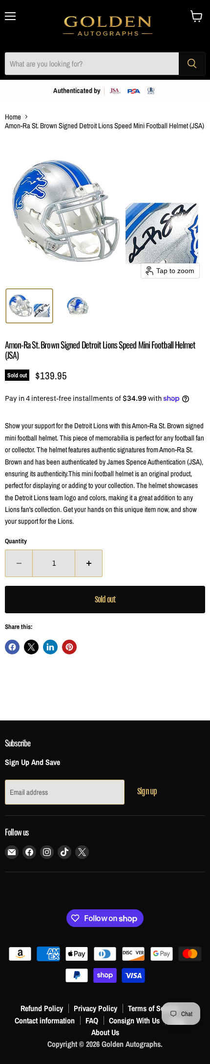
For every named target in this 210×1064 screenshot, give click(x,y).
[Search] (192, 63)
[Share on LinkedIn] (50, 647)
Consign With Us (134, 1020)
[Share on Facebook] (12, 647)
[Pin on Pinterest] (69, 647)
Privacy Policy (95, 1008)
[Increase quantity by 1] (89, 563)
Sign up (147, 791)
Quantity (16, 541)
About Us (105, 1032)
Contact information (45, 1020)
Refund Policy (42, 1008)
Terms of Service (153, 1008)
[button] (29, 306)
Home (13, 117)
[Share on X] (31, 647)
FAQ (91, 1020)
